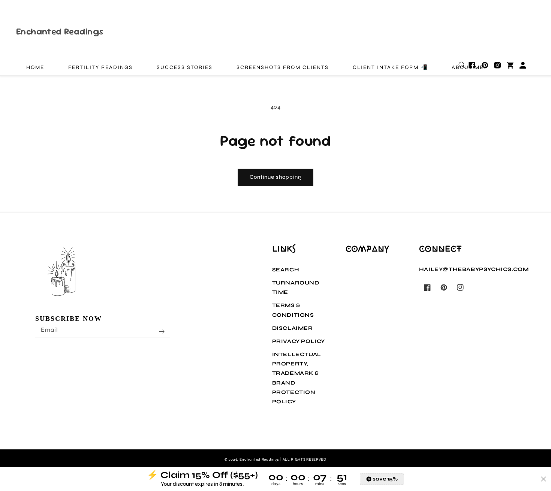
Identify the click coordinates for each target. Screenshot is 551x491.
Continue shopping (275, 177)
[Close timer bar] (544, 479)
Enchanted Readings (260, 459)
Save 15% (385, 479)
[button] (462, 65)
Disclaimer (292, 328)
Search (285, 269)
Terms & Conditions (293, 310)
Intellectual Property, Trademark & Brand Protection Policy (296, 378)
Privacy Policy (298, 341)
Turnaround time (295, 287)
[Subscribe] (162, 331)
